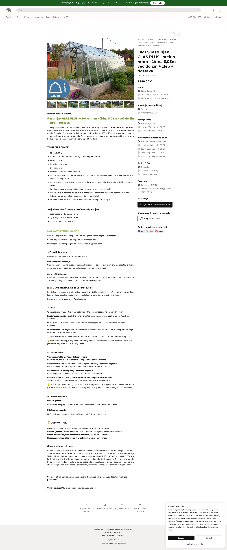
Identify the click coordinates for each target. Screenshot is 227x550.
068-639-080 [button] (194, 17)
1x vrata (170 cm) (153, 127)
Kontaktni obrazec (53, 17)
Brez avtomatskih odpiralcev (153, 141)
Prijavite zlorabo (114, 540)
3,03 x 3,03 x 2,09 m (150, 91)
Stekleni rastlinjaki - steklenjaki (151, 42)
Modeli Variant (156, 46)
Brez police (145, 167)
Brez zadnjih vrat (148, 123)
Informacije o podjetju (33, 17)
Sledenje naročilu (104, 508)
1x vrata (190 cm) (153, 131)
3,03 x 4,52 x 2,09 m (155, 95)
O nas (19, 17)
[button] (157, 3)
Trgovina (9, 17)
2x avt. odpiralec (153, 149)
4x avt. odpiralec (153, 156)
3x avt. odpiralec (153, 152)
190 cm (149, 113)
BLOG (65, 17)
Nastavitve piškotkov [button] (195, 544)
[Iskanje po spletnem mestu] (198, 10)
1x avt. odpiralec (153, 145)
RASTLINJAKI (170, 39)
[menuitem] (174, 34)
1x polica (149, 170)
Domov (141, 39)
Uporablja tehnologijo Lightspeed (113, 544)
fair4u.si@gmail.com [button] (212, 17)
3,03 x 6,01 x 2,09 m (155, 98)
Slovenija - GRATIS (149, 185)
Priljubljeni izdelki (122, 508)
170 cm (144, 109)
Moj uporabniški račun (87, 509)
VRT (159, 39)
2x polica (149, 174)
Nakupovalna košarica (140, 509)
